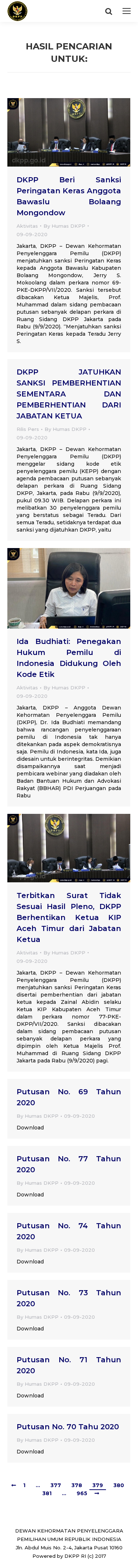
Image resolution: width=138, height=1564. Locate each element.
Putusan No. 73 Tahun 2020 (69, 1298)
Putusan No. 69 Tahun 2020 (69, 1097)
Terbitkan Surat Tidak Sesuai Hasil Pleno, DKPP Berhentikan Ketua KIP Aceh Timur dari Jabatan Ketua (69, 917)
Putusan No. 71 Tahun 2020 (69, 1365)
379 (97, 1485)
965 (82, 1493)
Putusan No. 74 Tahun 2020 (69, 1231)
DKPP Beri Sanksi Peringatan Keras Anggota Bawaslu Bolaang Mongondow (69, 196)
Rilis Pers (28, 429)
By (64, 226)
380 (118, 1485)
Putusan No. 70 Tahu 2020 (68, 1426)
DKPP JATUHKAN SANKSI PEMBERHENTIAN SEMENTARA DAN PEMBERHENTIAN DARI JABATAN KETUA (69, 394)
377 (55, 1485)
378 (76, 1485)
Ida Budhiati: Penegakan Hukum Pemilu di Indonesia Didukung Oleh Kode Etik (69, 658)
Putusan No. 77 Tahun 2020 (69, 1164)
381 (47, 1493)
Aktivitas (27, 226)
